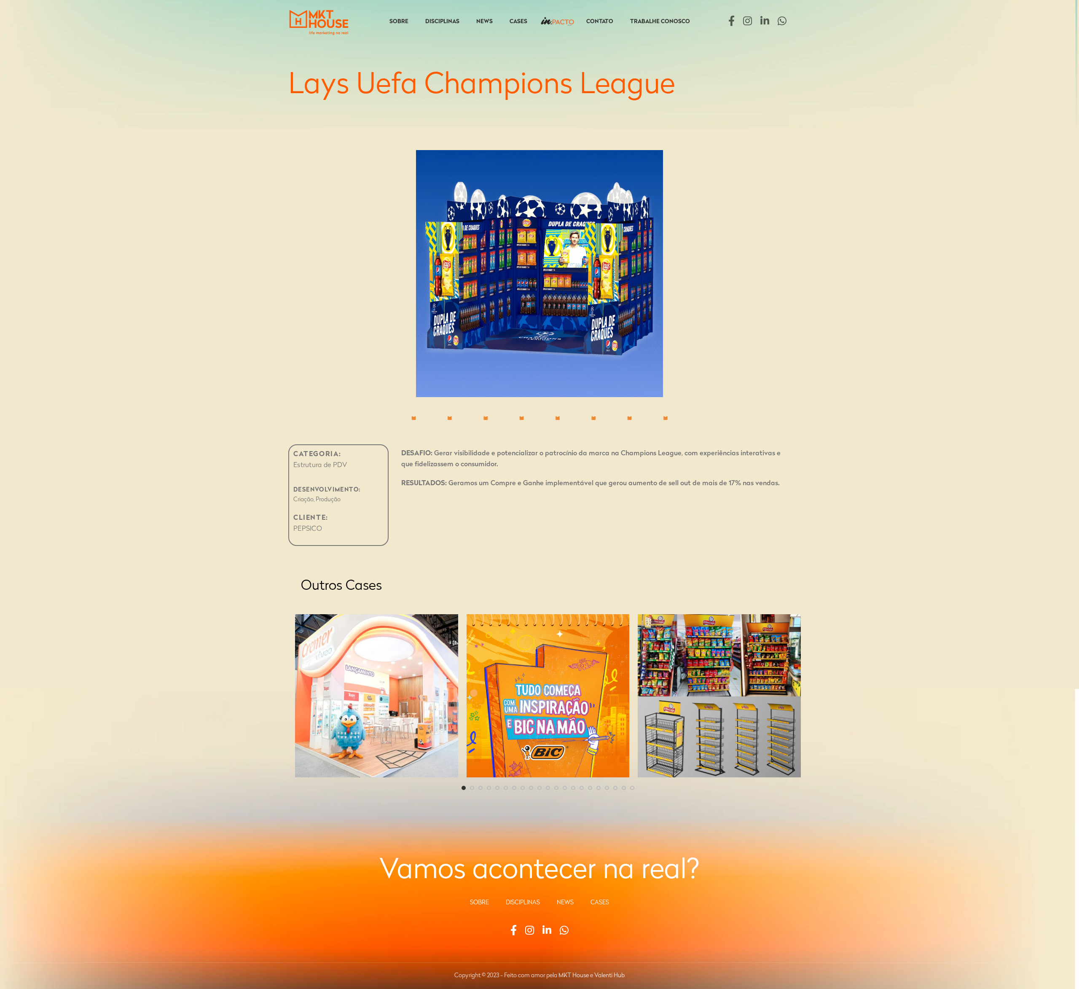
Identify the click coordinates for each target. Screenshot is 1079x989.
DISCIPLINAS (523, 903)
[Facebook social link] (731, 22)
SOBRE (479, 903)
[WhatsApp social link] (782, 22)
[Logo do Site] (320, 22)
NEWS (565, 903)
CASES (599, 903)
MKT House (573, 976)
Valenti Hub (609, 976)
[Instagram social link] (747, 22)
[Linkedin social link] (764, 22)
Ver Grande (447, 623)
